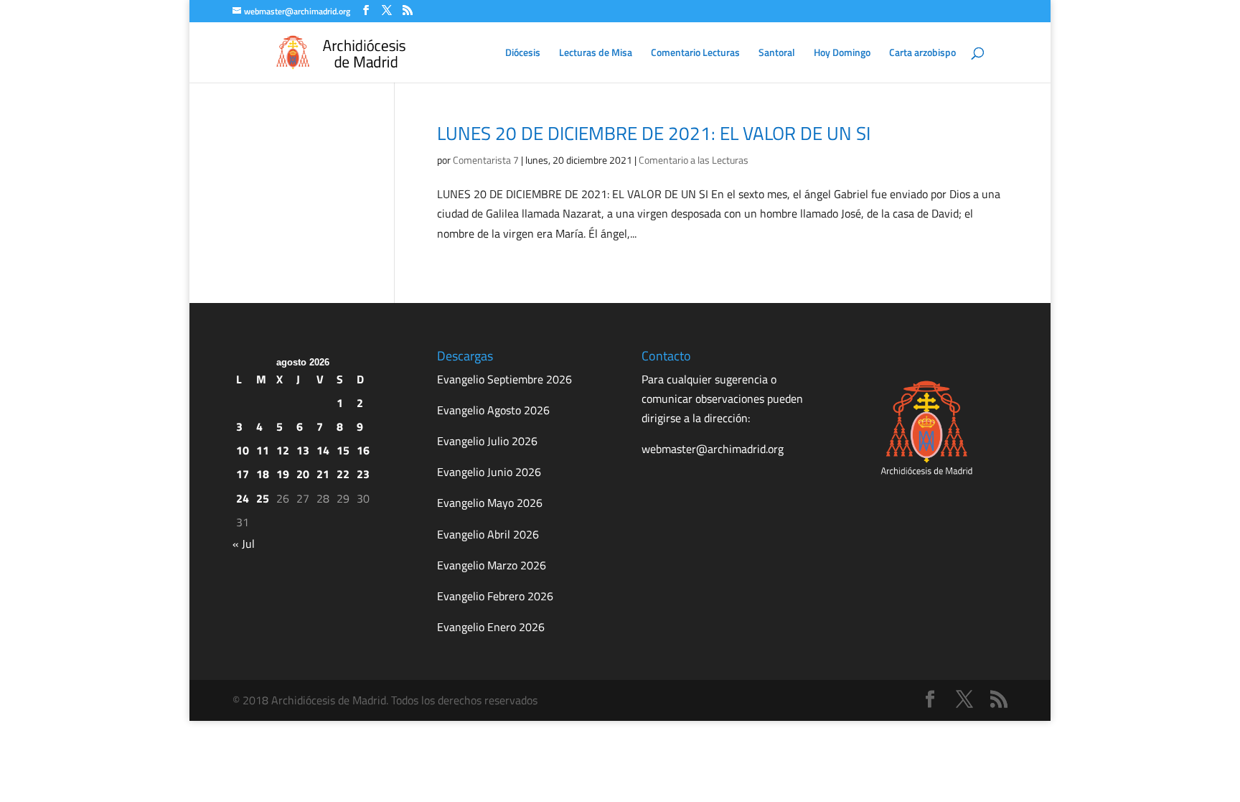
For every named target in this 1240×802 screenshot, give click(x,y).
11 (262, 450)
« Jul (243, 543)
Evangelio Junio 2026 (489, 471)
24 (242, 498)
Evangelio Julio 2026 (487, 440)
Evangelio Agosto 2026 (493, 410)
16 (363, 450)
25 (262, 498)
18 (262, 473)
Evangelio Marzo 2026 (491, 565)
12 (282, 450)
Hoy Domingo (842, 53)
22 (343, 473)
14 (322, 450)
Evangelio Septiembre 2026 (504, 379)
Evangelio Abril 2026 (488, 534)
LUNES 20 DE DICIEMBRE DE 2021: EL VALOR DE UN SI (653, 133)
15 (343, 450)
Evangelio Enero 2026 (491, 626)
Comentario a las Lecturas (693, 159)
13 (302, 450)
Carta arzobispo (922, 53)
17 (242, 473)
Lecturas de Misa (595, 53)
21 (322, 473)
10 (242, 450)
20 (302, 473)
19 (282, 473)
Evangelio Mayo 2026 (489, 502)
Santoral (776, 53)
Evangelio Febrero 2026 (495, 596)
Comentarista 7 (486, 159)
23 (363, 473)
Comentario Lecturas (695, 53)
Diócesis (522, 53)
